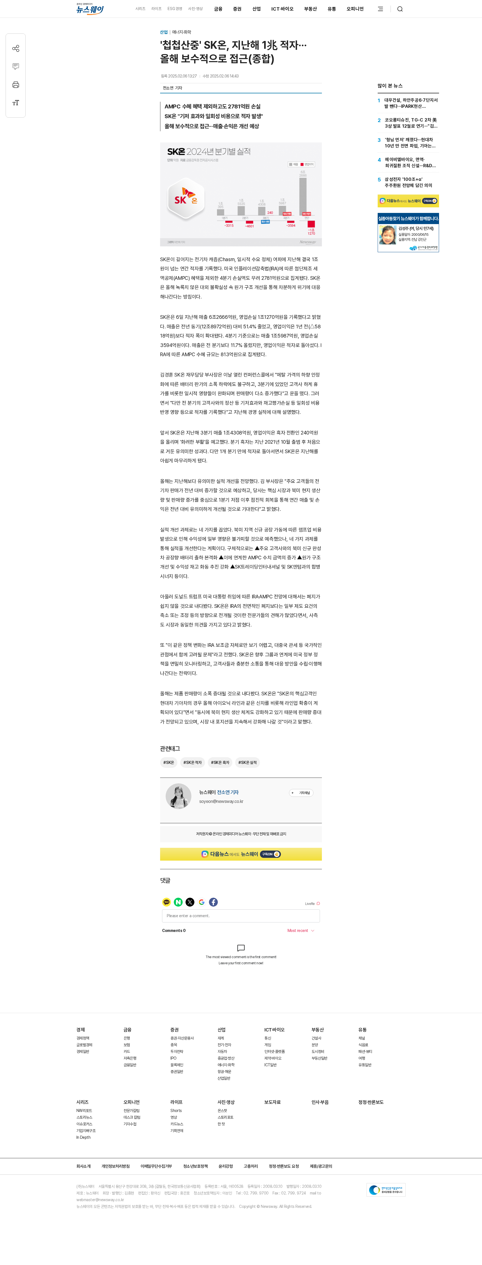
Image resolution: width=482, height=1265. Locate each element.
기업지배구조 (85, 1130)
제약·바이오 (272, 1058)
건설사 (316, 1038)
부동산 (310, 9)
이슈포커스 (84, 1124)
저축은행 (130, 1058)
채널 (361, 1038)
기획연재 (176, 1130)
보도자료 (272, 1102)
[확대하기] (241, 147)
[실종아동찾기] (388, 227)
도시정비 (318, 1051)
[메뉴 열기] (380, 8)
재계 (221, 1038)
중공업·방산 (226, 1058)
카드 (127, 1051)
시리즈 (140, 8)
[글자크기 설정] (15, 102)
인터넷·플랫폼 (274, 1051)
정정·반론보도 (371, 1102)
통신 (267, 1038)
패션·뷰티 (365, 1051)
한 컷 (221, 1124)
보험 (127, 1045)
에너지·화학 (181, 32)
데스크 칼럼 (132, 1117)
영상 (173, 1117)
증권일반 (176, 1071)
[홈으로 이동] (90, 9)
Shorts (176, 1110)
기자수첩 (130, 1124)
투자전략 (176, 1051)
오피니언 (355, 9)
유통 (332, 9)
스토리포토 (225, 1117)
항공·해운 (224, 1071)
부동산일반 (319, 1058)
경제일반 (82, 1051)
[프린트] (15, 84)
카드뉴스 (176, 1124)
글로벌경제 (84, 1045)
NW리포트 (84, 1110)
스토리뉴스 (84, 1117)
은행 (127, 1038)
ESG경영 (175, 8)
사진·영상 (195, 8)
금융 (218, 9)
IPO (173, 1058)
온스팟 (222, 1110)
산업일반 (224, 1078)
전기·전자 (224, 1045)
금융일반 (130, 1065)
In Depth (83, 1137)
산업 (256, 9)
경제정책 (82, 1038)
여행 (361, 1058)
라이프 (156, 8)
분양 (315, 1045)
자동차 (222, 1051)
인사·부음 (320, 1102)
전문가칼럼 (131, 1110)
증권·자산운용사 (182, 1038)
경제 (80, 1030)
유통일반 (364, 1065)
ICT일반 (270, 1065)
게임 (267, 1045)
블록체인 (176, 1065)
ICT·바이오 (282, 9)
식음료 (363, 1045)
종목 (173, 1045)
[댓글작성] (15, 66)
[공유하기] (15, 48)
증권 (237, 9)
